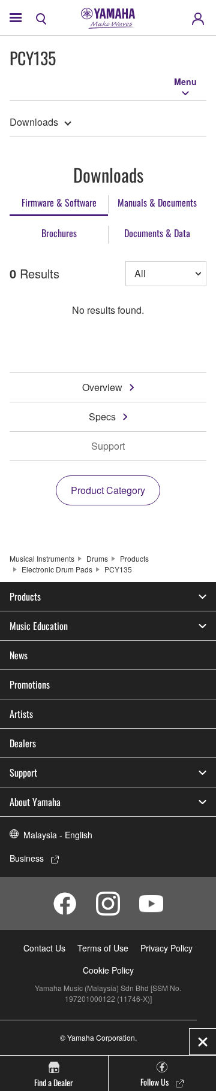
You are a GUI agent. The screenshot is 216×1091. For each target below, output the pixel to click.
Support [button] (23, 772)
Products (134, 558)
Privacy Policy (166, 948)
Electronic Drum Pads (57, 569)
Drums (97, 558)
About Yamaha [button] (35, 802)
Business (27, 858)
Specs (102, 416)
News (19, 655)
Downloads (34, 122)
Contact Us (44, 948)
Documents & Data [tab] (157, 233)
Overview (102, 387)
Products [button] (25, 596)
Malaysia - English (57, 835)
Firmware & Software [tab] (59, 202)
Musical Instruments (42, 558)
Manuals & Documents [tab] (157, 202)
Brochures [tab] (59, 233)
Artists (21, 714)
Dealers (23, 743)
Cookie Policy (108, 970)
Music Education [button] (39, 626)
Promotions (30, 684)
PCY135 (118, 569)
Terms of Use (102, 948)
